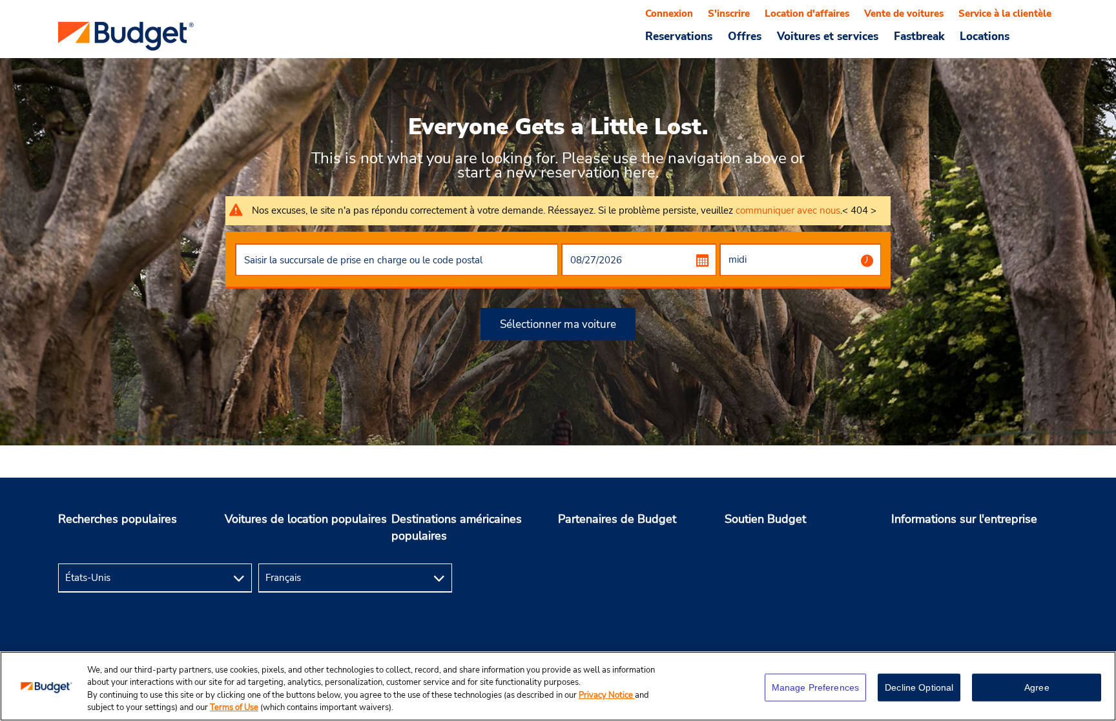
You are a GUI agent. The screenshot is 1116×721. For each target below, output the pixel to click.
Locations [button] (984, 36)
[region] (558, 686)
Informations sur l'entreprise (964, 519)
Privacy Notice (607, 695)
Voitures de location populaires (306, 519)
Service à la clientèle (1004, 13)
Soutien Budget (765, 519)
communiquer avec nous (788, 210)
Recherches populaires (117, 519)
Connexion (669, 13)
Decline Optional (919, 687)
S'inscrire (729, 13)
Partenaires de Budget (617, 519)
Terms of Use (234, 707)
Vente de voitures (904, 13)
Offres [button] (744, 36)
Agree (1036, 687)
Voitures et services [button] (827, 36)
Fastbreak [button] (919, 36)
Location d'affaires (807, 13)
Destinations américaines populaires (456, 527)
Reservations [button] (678, 36)
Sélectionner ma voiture (558, 324)
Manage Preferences (816, 687)
